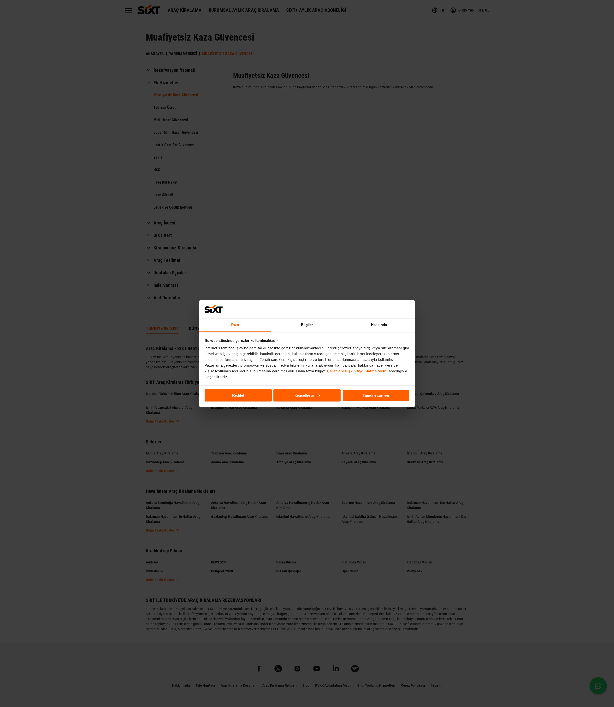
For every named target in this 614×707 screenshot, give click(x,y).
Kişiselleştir (304, 395)
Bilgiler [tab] (307, 325)
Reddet (238, 395)
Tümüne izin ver (376, 395)
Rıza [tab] (235, 325)
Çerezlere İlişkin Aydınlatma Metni (357, 371)
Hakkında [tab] (379, 325)
